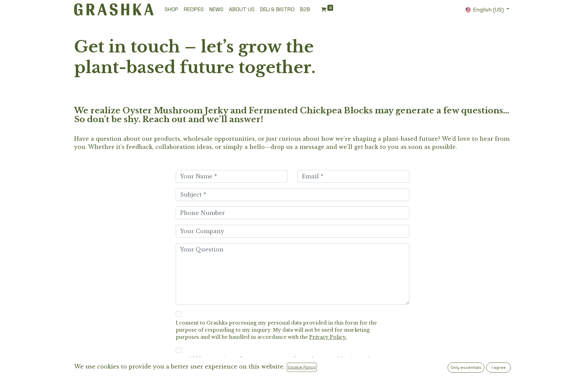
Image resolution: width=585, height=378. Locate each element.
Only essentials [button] (466, 367)
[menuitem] (171, 9)
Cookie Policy (302, 367)
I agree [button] (499, 367)
